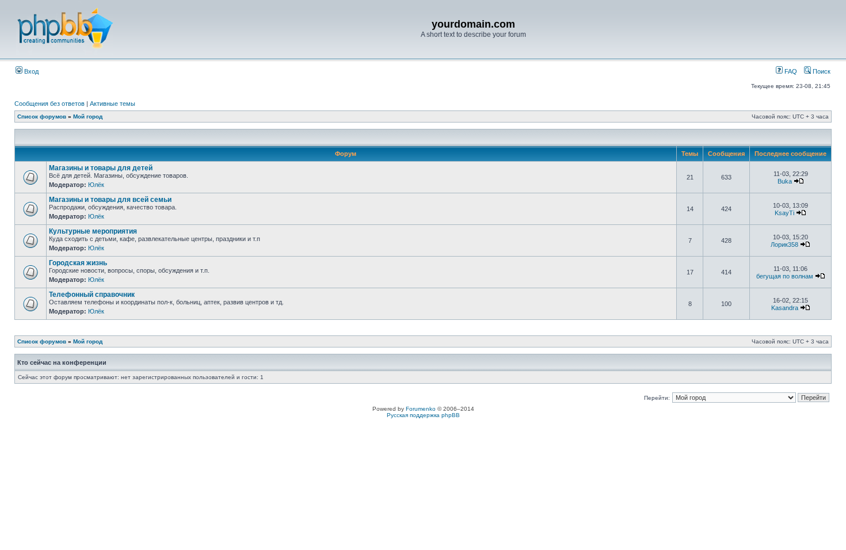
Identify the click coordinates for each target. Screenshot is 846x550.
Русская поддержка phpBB (423, 415)
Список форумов (41, 116)
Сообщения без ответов (49, 103)
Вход (30, 71)
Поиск (820, 71)
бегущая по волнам (784, 276)
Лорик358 (784, 244)
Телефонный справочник (92, 295)
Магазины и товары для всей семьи (110, 200)
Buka (785, 181)
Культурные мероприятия (93, 231)
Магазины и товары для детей (101, 168)
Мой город (87, 116)
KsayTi (784, 212)
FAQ (790, 71)
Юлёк (96, 184)
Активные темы (112, 103)
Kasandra (784, 307)
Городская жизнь (78, 263)
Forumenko (421, 409)
